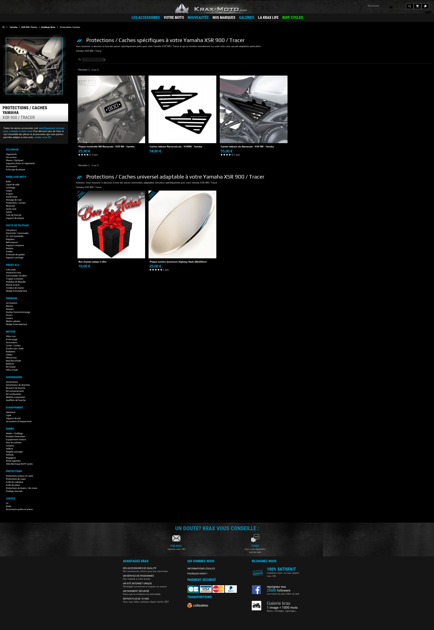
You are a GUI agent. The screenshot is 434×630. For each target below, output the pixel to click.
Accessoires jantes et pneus (19, 509)
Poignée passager (14, 451)
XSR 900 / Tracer (29, 27)
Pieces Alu (12, 264)
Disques (10, 309)
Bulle (8, 181)
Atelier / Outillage (14, 433)
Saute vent (11, 209)
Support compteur (15, 245)
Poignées (10, 239)
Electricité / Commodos (17, 233)
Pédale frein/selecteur (16, 291)
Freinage (11, 298)
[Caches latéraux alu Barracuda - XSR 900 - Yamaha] (253, 109)
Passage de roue (14, 200)
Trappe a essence (14, 278)
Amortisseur (12, 382)
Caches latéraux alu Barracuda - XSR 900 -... (254, 134)
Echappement (14, 407)
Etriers (9, 315)
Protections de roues (16, 479)
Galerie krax (278, 603)
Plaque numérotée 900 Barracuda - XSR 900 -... (111, 134)
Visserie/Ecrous (13, 272)
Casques (10, 445)
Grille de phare (13, 485)
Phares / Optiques (14, 160)
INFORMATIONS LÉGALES (201, 568)
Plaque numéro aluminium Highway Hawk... (182, 250)
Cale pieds (11, 269)
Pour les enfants (14, 442)
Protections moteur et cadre (19, 476)
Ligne (8, 415)
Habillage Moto (48, 27)
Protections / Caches (16, 203)
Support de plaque (15, 218)
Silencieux (10, 412)
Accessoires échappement (19, 421)
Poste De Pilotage (17, 225)
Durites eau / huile (15, 348)
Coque (9, 190)
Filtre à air (11, 336)
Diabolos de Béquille (16, 282)
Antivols (10, 454)
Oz (7, 503)
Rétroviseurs (12, 242)
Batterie (10, 364)
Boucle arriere (12, 285)
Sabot (9, 212)
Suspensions (14, 377)
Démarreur (11, 357)
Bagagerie (11, 458)
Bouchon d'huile (13, 360)
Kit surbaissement (15, 391)
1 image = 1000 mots (282, 608)
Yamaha (13, 27)
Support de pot (13, 418)
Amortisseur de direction (18, 385)
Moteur (10, 331)
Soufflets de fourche (16, 400)
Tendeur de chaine (15, 288)
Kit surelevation (13, 394)
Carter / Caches (13, 345)
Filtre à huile (12, 370)
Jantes (10, 498)
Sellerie (9, 448)
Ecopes (9, 193)
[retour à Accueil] (3, 27)
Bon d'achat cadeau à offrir (111, 250)
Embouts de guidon (15, 254)
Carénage (10, 187)
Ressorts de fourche (15, 388)
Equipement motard (16, 439)
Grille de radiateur (14, 482)
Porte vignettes (13, 461)
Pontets (9, 248)
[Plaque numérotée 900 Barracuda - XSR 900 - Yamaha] (111, 109)
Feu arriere (11, 157)
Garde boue (11, 196)
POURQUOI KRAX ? (197, 573)
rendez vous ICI (42, 137)
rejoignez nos (276, 587)
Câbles (9, 354)
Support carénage (14, 257)
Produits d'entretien (15, 436)
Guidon (9, 251)
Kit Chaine (11, 367)
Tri (79, 59)
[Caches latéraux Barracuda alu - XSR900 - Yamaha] (182, 109)
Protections (14, 471)
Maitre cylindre (13, 321)
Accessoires (11, 166)
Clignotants (11, 154)
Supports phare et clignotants (20, 163)
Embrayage (11, 339)
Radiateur (10, 351)
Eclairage (12, 149)
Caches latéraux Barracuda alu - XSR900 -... (182, 134)
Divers (10, 428)
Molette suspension (15, 397)
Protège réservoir (14, 491)
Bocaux (9, 306)
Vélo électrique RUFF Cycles (19, 464)
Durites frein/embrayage (18, 312)
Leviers (9, 318)
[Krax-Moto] (217, 8)
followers (278, 590)
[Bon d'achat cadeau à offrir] (111, 224)
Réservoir (10, 206)
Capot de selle (12, 184)
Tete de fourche (13, 215)
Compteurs (11, 230)
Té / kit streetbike (15, 236)
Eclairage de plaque (15, 169)
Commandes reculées (16, 275)
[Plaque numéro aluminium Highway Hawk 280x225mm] (182, 224)
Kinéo (8, 506)
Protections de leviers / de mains (21, 488)
